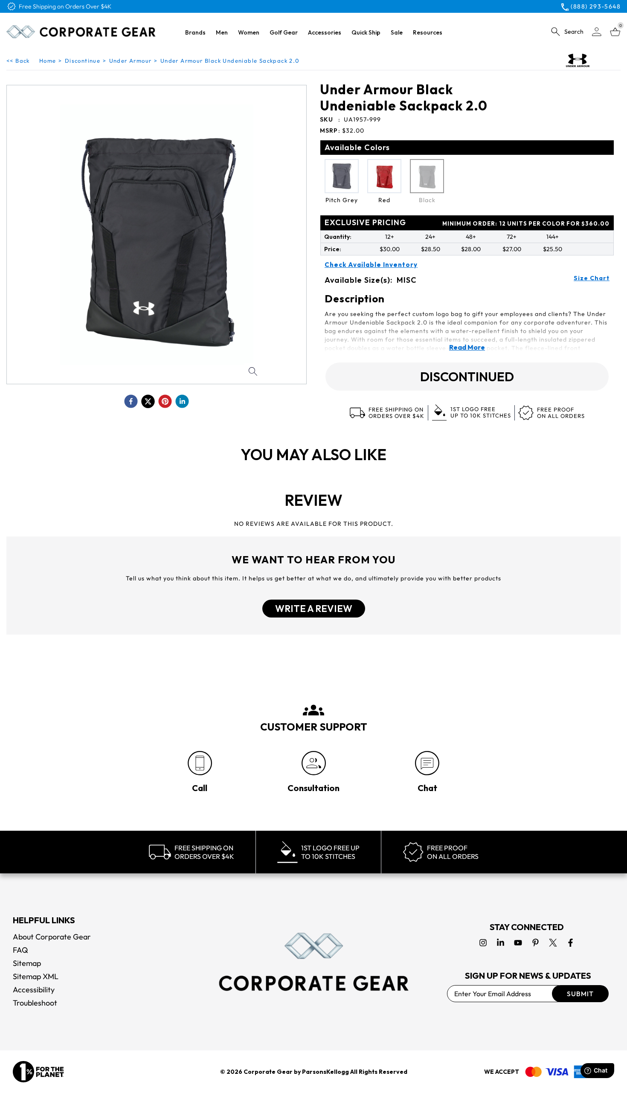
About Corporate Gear (52, 937)
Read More (467, 347)
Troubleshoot (35, 1003)
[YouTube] (518, 943)
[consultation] (314, 763)
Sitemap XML (35, 976)
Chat (427, 788)
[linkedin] (182, 401)
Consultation (313, 788)
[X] (553, 943)
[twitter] (148, 401)
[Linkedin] (500, 943)
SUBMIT (580, 993)
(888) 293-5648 (596, 6)
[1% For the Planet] (38, 1071)
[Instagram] (483, 943)
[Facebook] (570, 943)
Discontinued (467, 376)
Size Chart (592, 278)
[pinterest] (165, 401)
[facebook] (131, 401)
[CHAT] (427, 763)
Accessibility (34, 989)
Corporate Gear (268, 1072)
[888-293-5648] (200, 763)
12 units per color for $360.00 (526, 223)
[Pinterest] (535, 943)
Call (199, 788)
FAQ (20, 950)
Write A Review (313, 609)
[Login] (596, 31)
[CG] (81, 31)
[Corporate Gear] (313, 961)
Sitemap (27, 963)
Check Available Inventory (371, 265)
